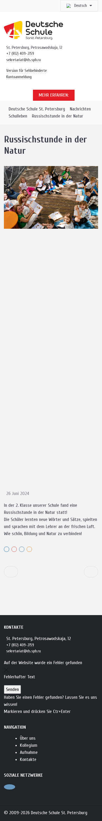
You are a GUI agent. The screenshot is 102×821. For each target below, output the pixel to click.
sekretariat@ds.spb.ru (23, 59)
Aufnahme (29, 752)
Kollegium (28, 745)
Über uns (28, 738)
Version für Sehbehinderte (26, 70)
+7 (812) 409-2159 (20, 53)
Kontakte (28, 759)
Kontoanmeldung (19, 76)
